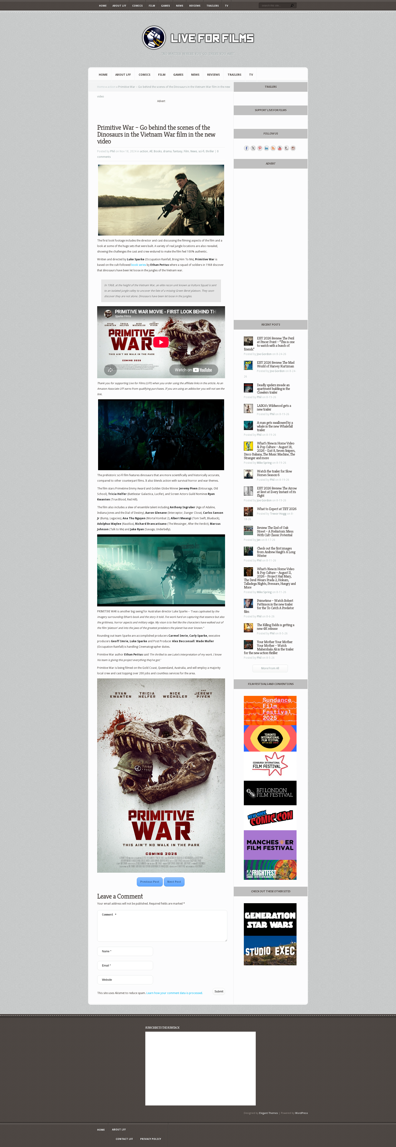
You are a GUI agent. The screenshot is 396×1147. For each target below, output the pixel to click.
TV (226, 5)
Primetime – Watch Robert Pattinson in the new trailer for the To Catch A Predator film (269, 606)
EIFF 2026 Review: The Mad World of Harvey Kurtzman (275, 364)
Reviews (195, 5)
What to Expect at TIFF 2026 (276, 508)
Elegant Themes (268, 1113)
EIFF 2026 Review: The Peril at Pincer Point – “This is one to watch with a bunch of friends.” (269, 344)
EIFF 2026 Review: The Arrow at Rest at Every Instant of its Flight (277, 492)
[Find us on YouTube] (280, 148)
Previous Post (149, 881)
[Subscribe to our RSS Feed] (273, 148)
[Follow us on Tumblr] (286, 148)
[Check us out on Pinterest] (260, 148)
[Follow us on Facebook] (246, 148)
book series (138, 265)
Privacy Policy (150, 1139)
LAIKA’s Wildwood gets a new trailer (274, 407)
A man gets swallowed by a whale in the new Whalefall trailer (275, 426)
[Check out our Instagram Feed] (293, 148)
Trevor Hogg (278, 513)
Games (165, 5)
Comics (137, 5)
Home (103, 5)
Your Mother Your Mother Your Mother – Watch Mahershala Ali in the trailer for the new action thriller (269, 647)
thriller (210, 151)
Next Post (174, 881)
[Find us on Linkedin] (266, 148)
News (179, 5)
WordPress (301, 1113)
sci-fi (201, 151)
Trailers (212, 5)
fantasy (177, 151)
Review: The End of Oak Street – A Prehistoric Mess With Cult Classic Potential (275, 531)
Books (158, 151)
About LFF (119, 5)
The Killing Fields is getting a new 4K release (275, 626)
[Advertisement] (161, 110)
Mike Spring (264, 462)
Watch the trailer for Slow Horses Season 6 (274, 473)
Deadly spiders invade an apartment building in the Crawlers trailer (273, 389)
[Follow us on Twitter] (253, 148)
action (111, 87)
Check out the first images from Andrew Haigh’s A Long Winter (276, 552)
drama (167, 151)
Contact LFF (124, 1139)
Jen (259, 540)
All (150, 151)
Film (152, 5)
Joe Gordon (264, 354)
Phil (112, 151)
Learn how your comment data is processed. (174, 993)
